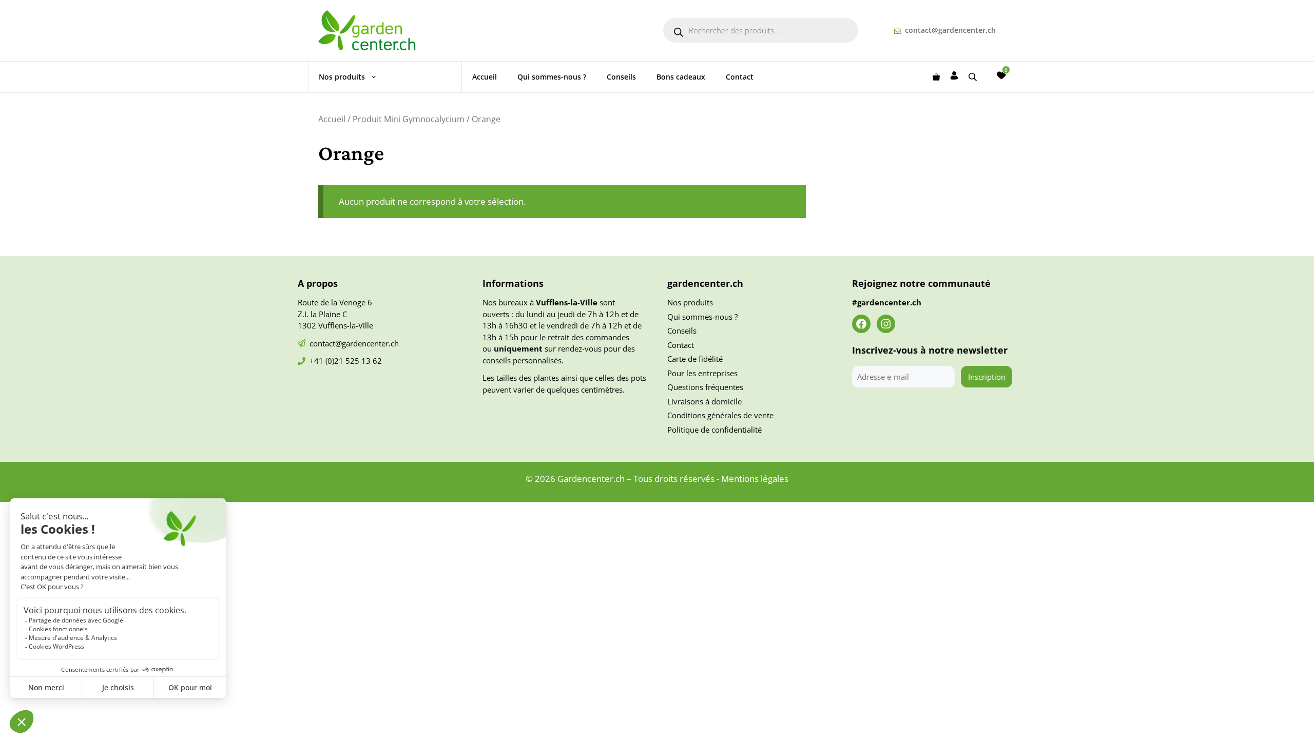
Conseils (621, 77)
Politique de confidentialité (714, 429)
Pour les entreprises (702, 373)
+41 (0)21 (327, 361)
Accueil (484, 77)
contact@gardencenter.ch (950, 30)
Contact (739, 77)
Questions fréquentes (705, 387)
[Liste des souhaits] (1001, 75)
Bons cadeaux (680, 77)
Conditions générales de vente (720, 415)
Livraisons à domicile (704, 401)
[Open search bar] (974, 76)
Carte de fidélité (695, 359)
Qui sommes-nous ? (551, 77)
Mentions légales (754, 478)
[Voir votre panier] (936, 77)
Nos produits (342, 77)
